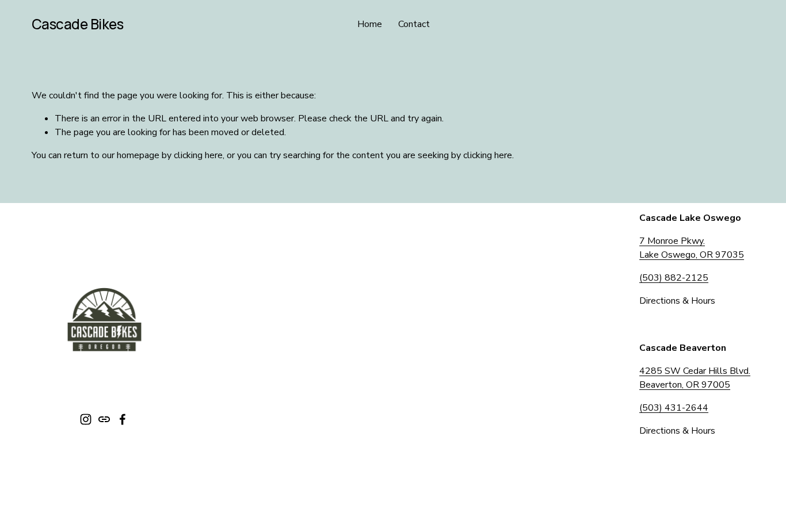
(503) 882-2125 (673, 277)
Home (369, 24)
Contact (414, 24)
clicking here (198, 155)
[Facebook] (122, 419)
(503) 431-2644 (673, 407)
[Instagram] (85, 419)
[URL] (104, 419)
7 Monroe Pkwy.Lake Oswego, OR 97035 (691, 248)
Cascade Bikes (78, 23)
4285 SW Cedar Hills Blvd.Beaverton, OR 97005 (694, 378)
